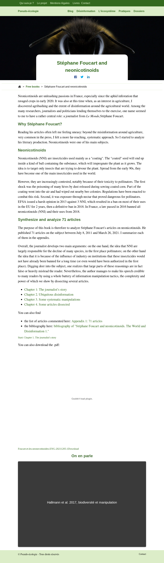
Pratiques (124, 11)
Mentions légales (60, 3)
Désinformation (86, 11)
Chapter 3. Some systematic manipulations (52, 299)
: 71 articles (94, 321)
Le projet (42, 3)
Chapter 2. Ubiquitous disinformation (48, 294)
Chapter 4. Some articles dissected (47, 304)
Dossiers (139, 11)
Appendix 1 (79, 321)
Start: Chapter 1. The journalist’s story (37, 337)
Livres (76, 3)
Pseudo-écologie (28, 11)
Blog (70, 11)
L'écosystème (106, 11)
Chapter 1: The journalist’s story (45, 289)
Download (73, 448)
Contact (85, 3)
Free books (33, 86)
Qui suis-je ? (27, 3)
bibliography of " (65, 326)
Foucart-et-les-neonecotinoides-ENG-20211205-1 (43, 448)
